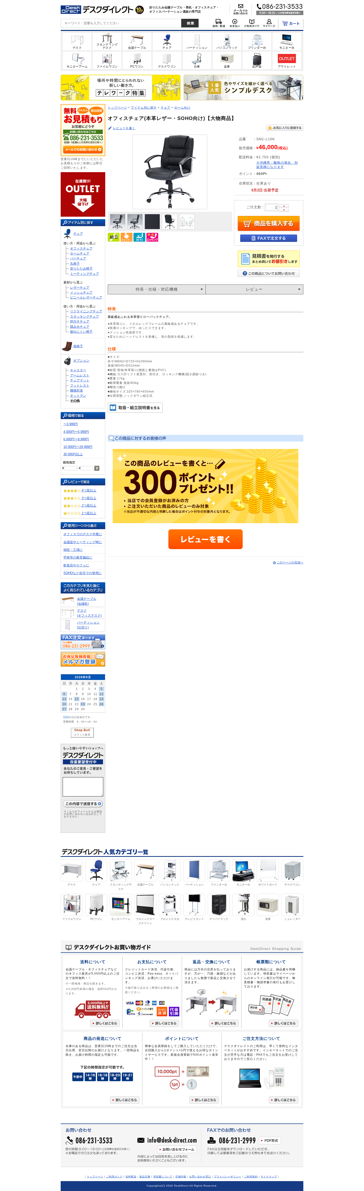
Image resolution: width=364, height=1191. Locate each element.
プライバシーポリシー (227, 1176)
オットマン (78, 395)
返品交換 (144, 1176)
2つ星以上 (88, 505)
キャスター (78, 370)
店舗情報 (180, 1176)
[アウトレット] (287, 60)
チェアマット (79, 380)
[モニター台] (287, 41)
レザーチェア (79, 287)
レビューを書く (124, 128)
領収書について (162, 1176)
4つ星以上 (88, 490)
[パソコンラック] (227, 41)
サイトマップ (269, 1176)
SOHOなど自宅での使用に (82, 573)
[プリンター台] (257, 41)
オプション (81, 360)
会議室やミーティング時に (82, 542)
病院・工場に (73, 550)
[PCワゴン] (137, 60)
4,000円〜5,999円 (76, 432)
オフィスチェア (81, 248)
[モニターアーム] (77, 60)
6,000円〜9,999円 (76, 439)
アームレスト (79, 375)
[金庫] (227, 60)
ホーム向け (182, 107)
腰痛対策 (76, 390)
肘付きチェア (79, 321)
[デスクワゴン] (167, 60)
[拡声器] (257, 60)
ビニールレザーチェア (86, 297)
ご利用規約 (251, 1176)
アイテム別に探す (144, 107)
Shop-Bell (82, 730)
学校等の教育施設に (77, 557)
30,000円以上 (73, 454)
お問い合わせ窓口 (200, 1176)
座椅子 (78, 346)
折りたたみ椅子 (81, 268)
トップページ (117, 107)
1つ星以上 (88, 513)
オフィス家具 (82, 734)
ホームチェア (79, 253)
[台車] (197, 60)
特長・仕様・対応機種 (157, 289)
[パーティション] (197, 41)
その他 (75, 400)
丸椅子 (75, 263)
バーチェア (78, 258)
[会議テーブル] (137, 41)
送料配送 (131, 1176)
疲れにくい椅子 (81, 331)
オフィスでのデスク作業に (82, 534)
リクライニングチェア (86, 311)
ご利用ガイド (114, 1176)
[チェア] (167, 41)
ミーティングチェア (84, 274)
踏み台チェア (79, 326)
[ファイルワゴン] (107, 60)
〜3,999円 (70, 424)
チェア (78, 233)
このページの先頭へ (290, 562)
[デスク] (77, 41)
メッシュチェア (81, 292)
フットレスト (79, 385)
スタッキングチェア (84, 316)
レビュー (254, 289)
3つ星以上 (88, 498)
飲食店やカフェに (76, 565)
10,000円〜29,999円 (77, 447)
